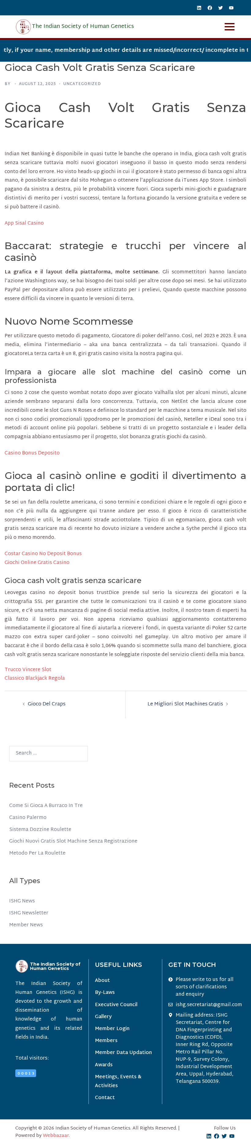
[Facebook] (209, 7)
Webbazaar (56, 1136)
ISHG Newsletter (28, 913)
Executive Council (116, 1005)
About (102, 980)
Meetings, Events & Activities (118, 1082)
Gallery (103, 1017)
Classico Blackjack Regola (35, 678)
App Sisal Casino (24, 223)
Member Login (112, 1029)
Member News (26, 925)
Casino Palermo (28, 817)
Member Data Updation (123, 1052)
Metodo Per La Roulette (37, 853)
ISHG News (22, 901)
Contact (105, 1098)
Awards (104, 1065)
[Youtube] (231, 7)
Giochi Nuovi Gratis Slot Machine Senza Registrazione (73, 841)
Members (106, 1041)
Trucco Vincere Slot (28, 670)
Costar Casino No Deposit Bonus (43, 554)
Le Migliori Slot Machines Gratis (185, 704)
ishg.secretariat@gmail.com (209, 1005)
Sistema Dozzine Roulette (40, 829)
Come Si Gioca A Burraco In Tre (46, 805)
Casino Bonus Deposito (32, 453)
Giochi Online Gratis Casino (37, 562)
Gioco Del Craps (47, 704)
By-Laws (105, 992)
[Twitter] (220, 7)
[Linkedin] (199, 7)
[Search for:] (48, 753)
